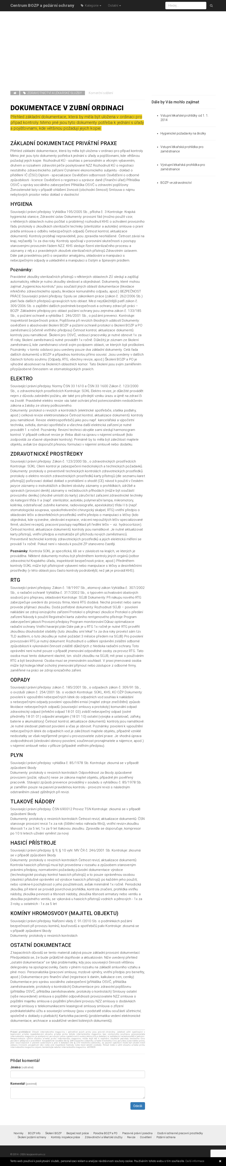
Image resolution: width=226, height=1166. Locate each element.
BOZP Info (34, 1133)
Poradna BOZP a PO (105, 1133)
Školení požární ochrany (32, 1137)
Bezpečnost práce (77, 1133)
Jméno (22, 1067)
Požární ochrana (165, 1137)
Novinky (18, 1133)
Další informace (194, 1161)
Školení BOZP (53, 1133)
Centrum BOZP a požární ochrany (42, 5)
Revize (131, 1137)
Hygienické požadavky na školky (183, 133)
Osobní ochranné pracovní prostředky (180, 1133)
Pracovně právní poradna (137, 1133)
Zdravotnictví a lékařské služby (54, 93)
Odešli (137, 1106)
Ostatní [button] (113, 5)
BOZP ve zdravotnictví (176, 182)
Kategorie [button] (91, 5)
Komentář (23, 1083)
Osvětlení (146, 1137)
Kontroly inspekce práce (65, 1137)
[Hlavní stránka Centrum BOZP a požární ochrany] (14, 93)
